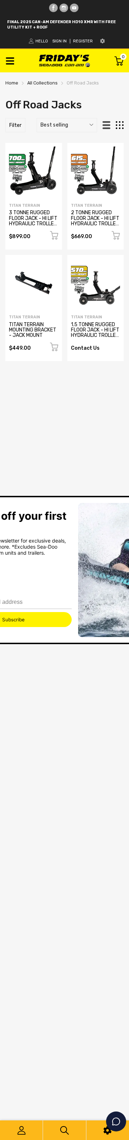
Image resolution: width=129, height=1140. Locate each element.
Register (83, 41)
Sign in (59, 41)
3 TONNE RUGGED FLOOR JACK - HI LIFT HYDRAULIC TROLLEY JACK (33, 221)
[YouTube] (74, 8)
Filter (15, 125)
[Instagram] (63, 8)
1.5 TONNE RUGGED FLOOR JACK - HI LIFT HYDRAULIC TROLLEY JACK (95, 333)
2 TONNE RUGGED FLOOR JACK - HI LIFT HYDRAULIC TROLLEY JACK (95, 221)
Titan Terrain (24, 205)
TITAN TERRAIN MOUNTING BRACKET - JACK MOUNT (32, 330)
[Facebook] (53, 8)
